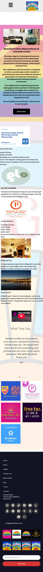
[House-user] (18, 516)
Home (5, 460)
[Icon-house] (24, 516)
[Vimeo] (18, 511)
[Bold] (7, 511)
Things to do (7, 474)
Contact (6, 491)
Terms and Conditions (11, 497)
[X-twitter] (30, 511)
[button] (10, 5)
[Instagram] (7, 505)
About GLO (7, 499)
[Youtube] (30, 505)
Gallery (5, 469)
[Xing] (24, 511)
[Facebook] (24, 505)
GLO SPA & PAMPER (8, 188)
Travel (5, 487)
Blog (4, 482)
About (5, 465)
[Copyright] (13, 511)
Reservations (7, 478)
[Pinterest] (13, 505)
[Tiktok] (18, 505)
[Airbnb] (35, 505)
